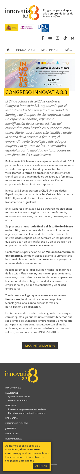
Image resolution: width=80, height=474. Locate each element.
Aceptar (41, 466)
